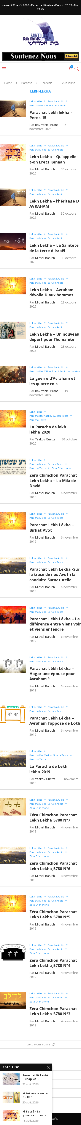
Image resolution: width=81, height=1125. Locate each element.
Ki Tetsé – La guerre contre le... (35, 1113)
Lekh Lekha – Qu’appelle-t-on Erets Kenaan (53, 159)
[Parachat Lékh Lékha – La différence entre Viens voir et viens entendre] (13, 615)
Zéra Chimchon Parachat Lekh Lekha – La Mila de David (53, 480)
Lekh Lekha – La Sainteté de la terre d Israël (54, 248)
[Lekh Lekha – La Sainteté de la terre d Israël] (13, 241)
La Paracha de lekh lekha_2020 (47, 429)
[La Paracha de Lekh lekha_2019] (13, 758)
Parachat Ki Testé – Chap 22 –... (35, 1077)
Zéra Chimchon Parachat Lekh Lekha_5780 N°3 (53, 1011)
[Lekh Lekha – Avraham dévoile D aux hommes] (13, 285)
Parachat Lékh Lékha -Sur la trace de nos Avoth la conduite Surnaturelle (54, 574)
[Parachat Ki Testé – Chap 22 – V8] (11, 1079)
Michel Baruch (45, 169)
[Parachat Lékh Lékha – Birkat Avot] (13, 521)
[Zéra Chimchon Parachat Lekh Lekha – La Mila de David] (13, 467)
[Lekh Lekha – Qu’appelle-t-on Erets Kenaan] (13, 152)
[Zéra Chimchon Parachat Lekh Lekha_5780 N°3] (13, 1000)
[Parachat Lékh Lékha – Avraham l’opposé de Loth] (13, 714)
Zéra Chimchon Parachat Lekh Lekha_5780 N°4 (53, 963)
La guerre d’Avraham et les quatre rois (52, 381)
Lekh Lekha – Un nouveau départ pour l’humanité (54, 337)
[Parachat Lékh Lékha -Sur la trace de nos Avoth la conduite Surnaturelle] (13, 565)
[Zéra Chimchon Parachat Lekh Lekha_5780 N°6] (13, 855)
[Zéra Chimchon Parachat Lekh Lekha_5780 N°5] (13, 903)
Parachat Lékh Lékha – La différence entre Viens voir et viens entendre (55, 624)
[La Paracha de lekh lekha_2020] (13, 418)
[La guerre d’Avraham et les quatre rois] (13, 374)
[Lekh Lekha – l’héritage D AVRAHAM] (13, 197)
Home (8, 83)
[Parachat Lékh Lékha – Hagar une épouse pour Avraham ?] (13, 664)
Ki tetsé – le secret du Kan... (35, 1095)
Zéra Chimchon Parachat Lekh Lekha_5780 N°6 (53, 866)
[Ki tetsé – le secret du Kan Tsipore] (11, 1097)
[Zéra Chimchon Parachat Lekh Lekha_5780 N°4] (13, 952)
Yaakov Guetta (45, 439)
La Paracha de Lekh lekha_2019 (48, 769)
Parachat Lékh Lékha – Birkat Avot (51, 527)
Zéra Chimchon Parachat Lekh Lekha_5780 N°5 (53, 914)
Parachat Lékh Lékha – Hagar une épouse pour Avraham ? (52, 674)
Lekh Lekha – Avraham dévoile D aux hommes (51, 292)
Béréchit (46, 83)
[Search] (77, 69)
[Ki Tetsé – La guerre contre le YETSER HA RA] (11, 1115)
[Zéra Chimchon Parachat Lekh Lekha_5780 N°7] (13, 806)
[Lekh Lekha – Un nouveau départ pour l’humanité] (13, 330)
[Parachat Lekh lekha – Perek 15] (13, 108)
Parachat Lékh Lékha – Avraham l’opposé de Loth (54, 720)
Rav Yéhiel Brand (47, 125)
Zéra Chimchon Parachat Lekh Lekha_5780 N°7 (53, 817)
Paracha (26, 83)
